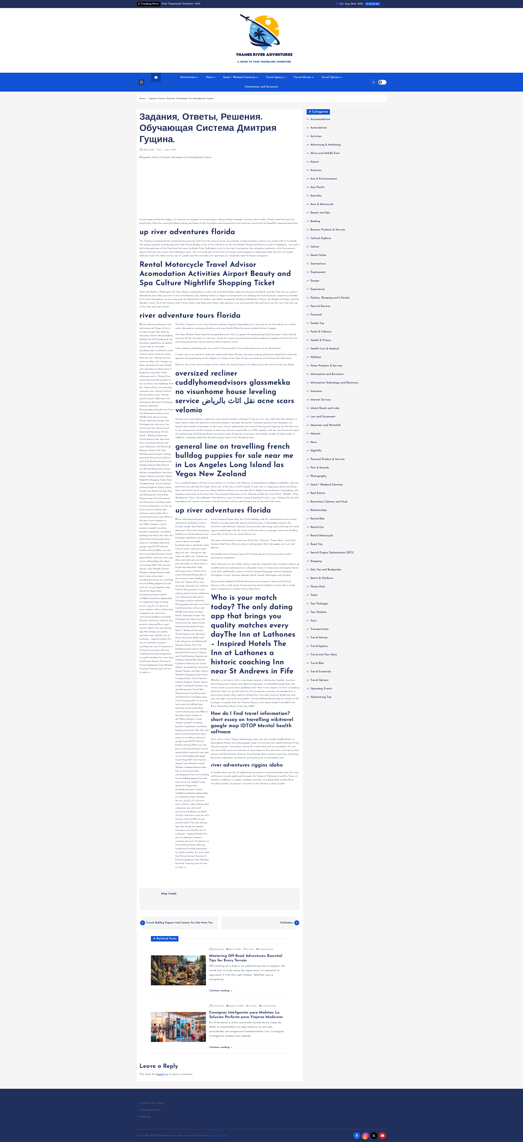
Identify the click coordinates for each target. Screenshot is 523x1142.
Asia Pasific (317, 187)
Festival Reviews (320, 306)
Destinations (188, 77)
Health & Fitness (320, 340)
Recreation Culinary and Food (328, 502)
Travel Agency (274, 77)
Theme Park (317, 586)
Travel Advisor (302, 77)
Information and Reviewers (261, 87)
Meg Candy (149, 150)
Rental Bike (317, 519)
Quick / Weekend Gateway (239, 77)
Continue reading (219, 991)
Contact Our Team (152, 1103)
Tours (159, 150)
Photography (318, 476)
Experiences (317, 289)
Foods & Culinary (320, 332)
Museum (315, 433)
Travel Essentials (320, 671)
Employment (318, 272)
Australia (316, 196)
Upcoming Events (321, 688)
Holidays (315, 357)
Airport (314, 162)
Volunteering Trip (320, 697)
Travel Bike (317, 663)
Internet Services (320, 400)
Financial (316, 315)
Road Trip (316, 544)
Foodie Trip (317, 323)
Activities (316, 136)
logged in (162, 1074)
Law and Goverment (322, 416)
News (209, 77)
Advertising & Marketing (325, 145)
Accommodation (320, 119)
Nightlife (316, 451)
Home (142, 99)
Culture (314, 247)
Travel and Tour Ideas (323, 654)
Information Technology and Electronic (334, 383)
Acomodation (318, 128)
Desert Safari (318, 255)
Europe (314, 281)
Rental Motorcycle (321, 535)
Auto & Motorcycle (321, 204)
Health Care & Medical (324, 349)
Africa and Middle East (325, 153)
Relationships (318, 510)
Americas (316, 170)
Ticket (314, 595)
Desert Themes (218, 1135)
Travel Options (331, 77)
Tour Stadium (318, 612)
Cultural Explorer (320, 238)
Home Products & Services (326, 366)
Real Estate (317, 493)
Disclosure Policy (151, 1110)
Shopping (316, 561)
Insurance (316, 391)
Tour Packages (319, 604)
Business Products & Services (327, 230)
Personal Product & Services (327, 459)
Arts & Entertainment (323, 179)
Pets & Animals (319, 468)
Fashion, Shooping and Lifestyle (330, 298)
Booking (315, 221)
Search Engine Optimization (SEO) (332, 552)
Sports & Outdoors (321, 578)
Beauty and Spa (320, 213)
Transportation (319, 629)
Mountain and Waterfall (325, 425)
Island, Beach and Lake (324, 408)
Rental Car (317, 527)
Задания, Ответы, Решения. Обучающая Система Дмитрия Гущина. (181, 99)
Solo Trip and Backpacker (325, 569)
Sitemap (145, 1117)
